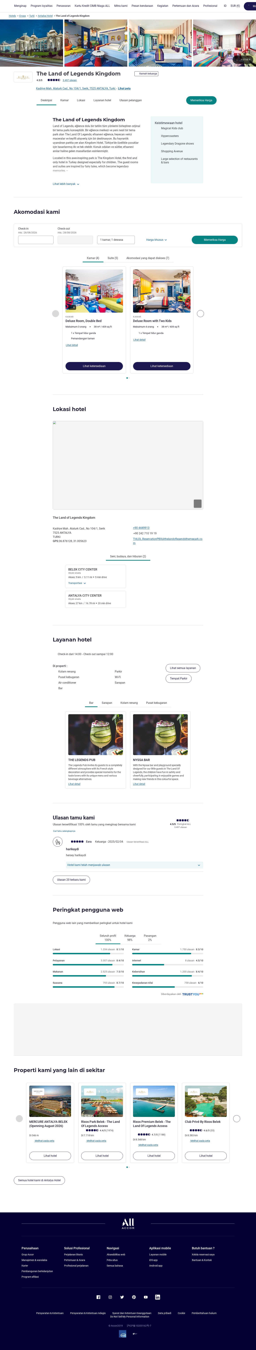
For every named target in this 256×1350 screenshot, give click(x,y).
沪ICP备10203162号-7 (139, 1325)
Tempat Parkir (178, 678)
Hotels (12, 15)
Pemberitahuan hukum (204, 1313)
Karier (25, 1265)
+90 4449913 (141, 527)
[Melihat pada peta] (128, 465)
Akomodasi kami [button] (37, 212)
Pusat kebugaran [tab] (156, 702)
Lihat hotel (50, 1155)
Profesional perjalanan (76, 1265)
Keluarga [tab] (130, 938)
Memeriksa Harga (201, 100)
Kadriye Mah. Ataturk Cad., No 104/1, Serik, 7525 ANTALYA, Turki (76, 88)
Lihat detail (74, 784)
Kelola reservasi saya (203, 1254)
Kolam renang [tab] (129, 702)
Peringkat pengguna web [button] (88, 910)
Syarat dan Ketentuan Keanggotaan (131, 1313)
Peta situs (112, 1260)
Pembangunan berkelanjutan (37, 1271)
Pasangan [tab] (150, 938)
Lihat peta (124, 88)
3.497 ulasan (70, 80)
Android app (155, 1265)
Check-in (27, 230)
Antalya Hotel (45, 15)
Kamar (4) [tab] (93, 258)
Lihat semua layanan (183, 668)
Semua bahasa (115, 1265)
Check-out (67, 230)
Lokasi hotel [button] (69, 409)
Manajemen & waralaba (34, 1260)
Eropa (22, 15)
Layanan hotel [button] (72, 639)
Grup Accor (28, 1254)
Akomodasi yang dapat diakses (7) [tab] (147, 258)
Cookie (181, 1313)
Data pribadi (164, 1313)
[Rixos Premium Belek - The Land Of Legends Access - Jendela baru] (154, 1101)
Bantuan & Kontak (202, 1260)
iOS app (153, 1260)
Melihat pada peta (44, 1140)
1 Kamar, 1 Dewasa (111, 239)
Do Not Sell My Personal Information (129, 1316)
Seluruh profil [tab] (108, 938)
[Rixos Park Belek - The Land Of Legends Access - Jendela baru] (102, 1101)
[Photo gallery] (128, 43)
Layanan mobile (157, 1254)
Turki (31, 15)
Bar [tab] (91, 702)
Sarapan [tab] (107, 702)
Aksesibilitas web (116, 1254)
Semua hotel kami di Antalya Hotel (39, 1180)
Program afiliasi (30, 1276)
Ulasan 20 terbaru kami (71, 879)
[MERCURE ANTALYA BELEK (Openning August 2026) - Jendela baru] (50, 1101)
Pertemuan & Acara (74, 1260)
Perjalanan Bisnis (73, 1254)
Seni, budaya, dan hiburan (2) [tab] (128, 556)
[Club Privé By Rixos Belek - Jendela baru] (206, 1101)
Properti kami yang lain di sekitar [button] (59, 1070)
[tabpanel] (128, 323)
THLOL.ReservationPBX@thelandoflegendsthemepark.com (167, 541)
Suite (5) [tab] (113, 258)
